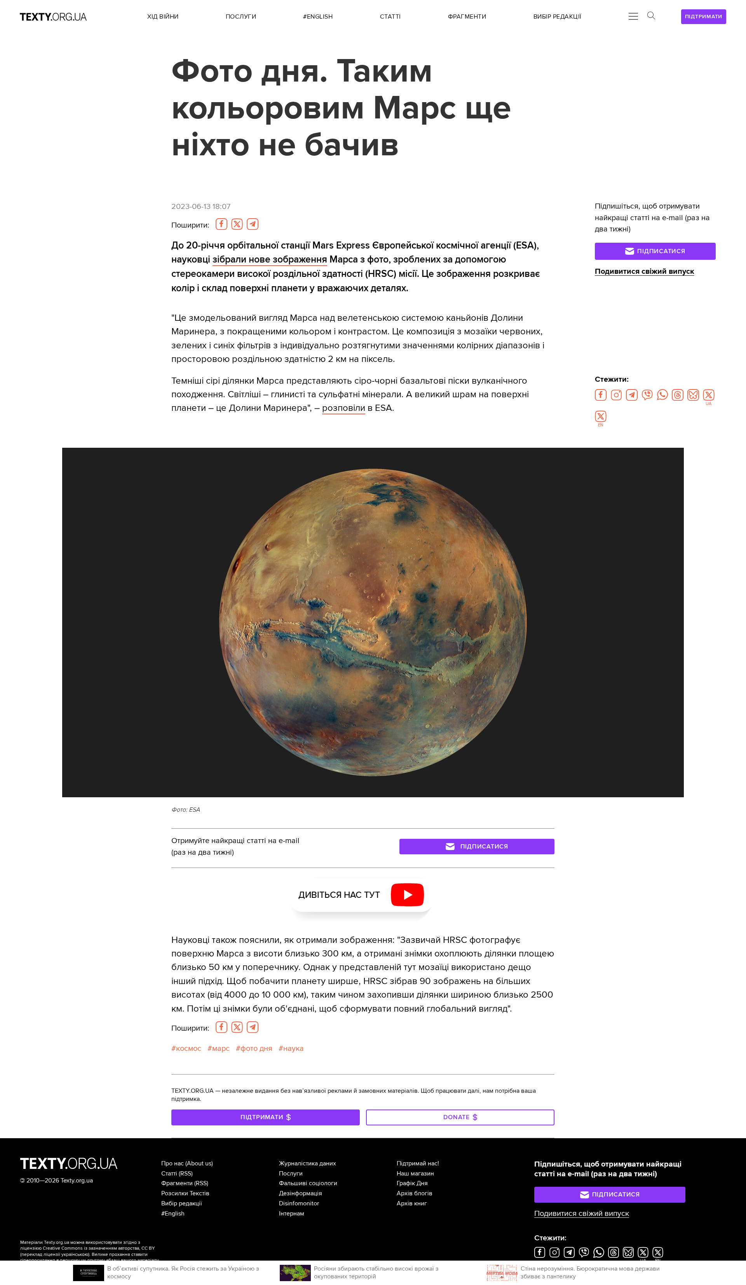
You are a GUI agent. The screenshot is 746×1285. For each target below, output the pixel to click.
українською (74, 1254)
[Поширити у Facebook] (221, 224)
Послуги (291, 1173)
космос (188, 1048)
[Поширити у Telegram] (252, 224)
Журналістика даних (307, 1163)
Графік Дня (412, 1183)
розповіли (343, 408)
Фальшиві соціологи (308, 1183)
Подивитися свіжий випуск (644, 271)
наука (293, 1048)
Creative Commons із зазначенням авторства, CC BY (99, 1248)
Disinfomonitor (299, 1203)
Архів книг (412, 1203)
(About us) (199, 1163)
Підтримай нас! (418, 1163)
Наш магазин (415, 1173)
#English (173, 1213)
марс (221, 1048)
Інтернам (291, 1213)
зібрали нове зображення (270, 259)
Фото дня (256, 1048)
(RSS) (186, 1173)
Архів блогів (414, 1193)
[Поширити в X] (237, 224)
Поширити (190, 225)
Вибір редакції (181, 1203)
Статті (169, 1173)
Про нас (172, 1163)
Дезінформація (300, 1193)
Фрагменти (177, 1183)
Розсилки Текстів (185, 1193)
